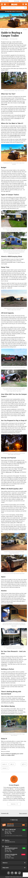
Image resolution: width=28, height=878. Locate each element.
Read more (13, 804)
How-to (6, 29)
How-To (4, 764)
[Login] (23, 4)
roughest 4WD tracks (15, 135)
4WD (11, 764)
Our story (17, 1)
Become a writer (5, 1)
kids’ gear (17, 472)
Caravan (4, 768)
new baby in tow (20, 462)
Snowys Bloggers (4, 39)
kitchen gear (8, 472)
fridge (14, 470)
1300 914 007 (24, 1)
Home (2, 29)
